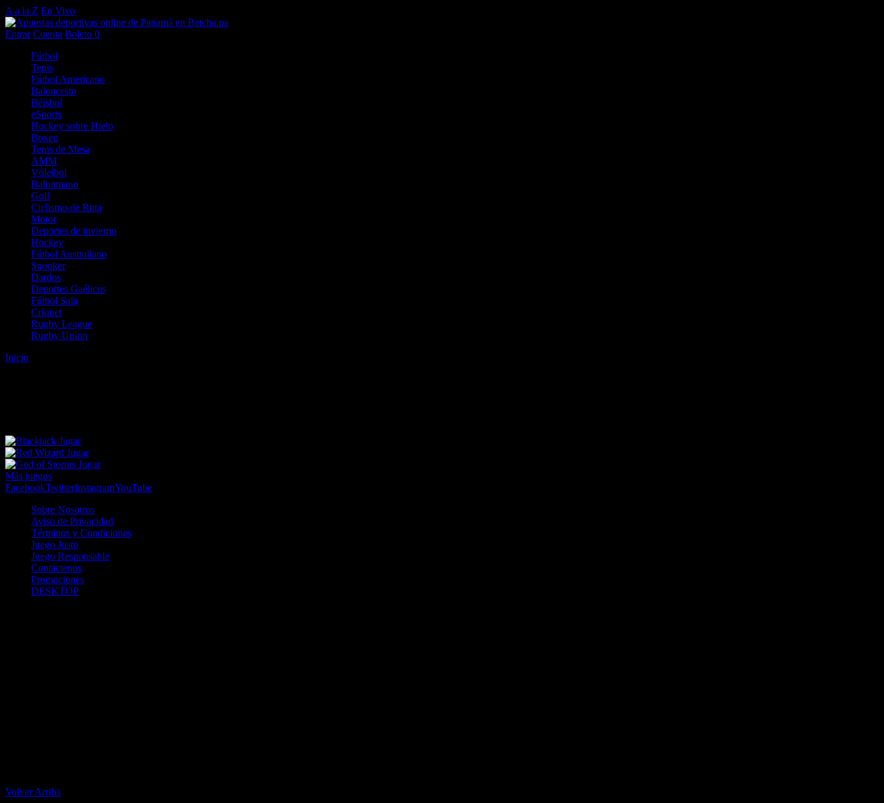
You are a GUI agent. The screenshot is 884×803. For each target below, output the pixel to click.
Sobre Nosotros (62, 509)
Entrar (17, 33)
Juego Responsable (70, 556)
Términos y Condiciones (81, 532)
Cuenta (47, 33)
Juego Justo (54, 544)
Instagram (94, 487)
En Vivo (58, 10)
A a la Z (21, 10)
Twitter (59, 487)
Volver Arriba (33, 791)
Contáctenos (56, 567)
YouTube (133, 487)
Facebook (25, 487)
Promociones (57, 579)
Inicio (16, 357)
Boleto (82, 33)
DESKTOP (55, 591)
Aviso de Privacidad (72, 521)
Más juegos (28, 475)
